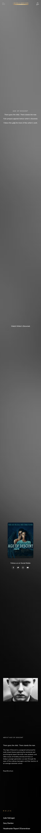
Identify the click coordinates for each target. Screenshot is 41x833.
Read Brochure (8, 771)
